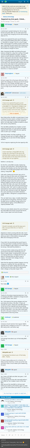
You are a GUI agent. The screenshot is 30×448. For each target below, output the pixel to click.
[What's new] (24, 1)
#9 (27, 374)
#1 (27, 29)
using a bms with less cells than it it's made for (16, 427)
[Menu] (2, 1)
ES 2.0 (4, 440)
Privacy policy (13, 442)
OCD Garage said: (7, 100)
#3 (27, 97)
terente (9, 409)
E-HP (8, 401)
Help (17, 442)
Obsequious (10, 416)
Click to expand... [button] (15, 113)
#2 (27, 78)
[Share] (25, 29)
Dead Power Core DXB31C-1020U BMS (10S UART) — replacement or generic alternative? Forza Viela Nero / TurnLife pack (17, 406)
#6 (27, 321)
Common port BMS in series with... (14, 399)
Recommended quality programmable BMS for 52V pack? (16, 420)
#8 (27, 349)
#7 (27, 336)
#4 (27, 281)
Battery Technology (15, 401)
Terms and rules (5, 442)
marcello (10, 430)
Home (20, 442)
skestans (10, 423)
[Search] (27, 1)
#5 (27, 293)
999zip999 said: (6, 352)
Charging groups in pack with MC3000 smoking (15, 413)
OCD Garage (6, 21)
